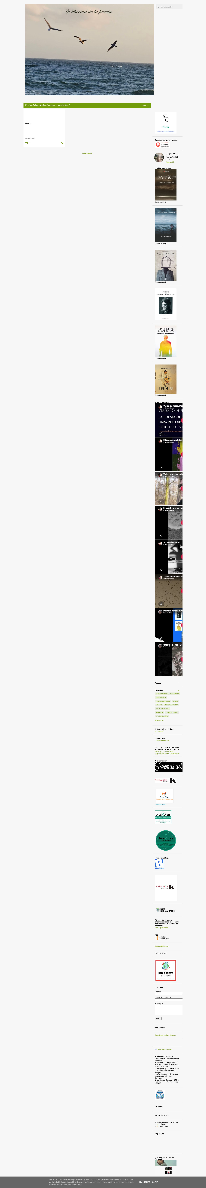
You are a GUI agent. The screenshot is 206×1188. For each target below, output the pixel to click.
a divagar (159, 704)
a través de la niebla (172, 712)
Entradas (162, 937)
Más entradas (87, 153)
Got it (155, 1182)
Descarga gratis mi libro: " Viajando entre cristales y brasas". (167, 753)
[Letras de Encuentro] (163, 1050)
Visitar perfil (170, 162)
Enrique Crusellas (172, 154)
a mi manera (159, 712)
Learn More (144, 1182)
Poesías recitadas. (161, 946)
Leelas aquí (159, 731)
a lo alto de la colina (162, 708)
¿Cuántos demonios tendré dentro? (167, 693)
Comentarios (163, 939)
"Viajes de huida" (161, 697)
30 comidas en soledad (163, 701)
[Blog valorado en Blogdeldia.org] (164, 796)
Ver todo (145, 105)
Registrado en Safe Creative (165, 1035)
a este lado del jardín (171, 704)
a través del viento (162, 716)
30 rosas (175, 701)
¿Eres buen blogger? (160, 804)
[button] (62, 142)
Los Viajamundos (161, 928)
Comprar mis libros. (162, 740)
